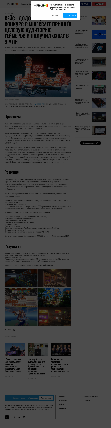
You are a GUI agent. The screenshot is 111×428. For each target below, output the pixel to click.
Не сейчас (55, 15)
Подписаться (70, 15)
